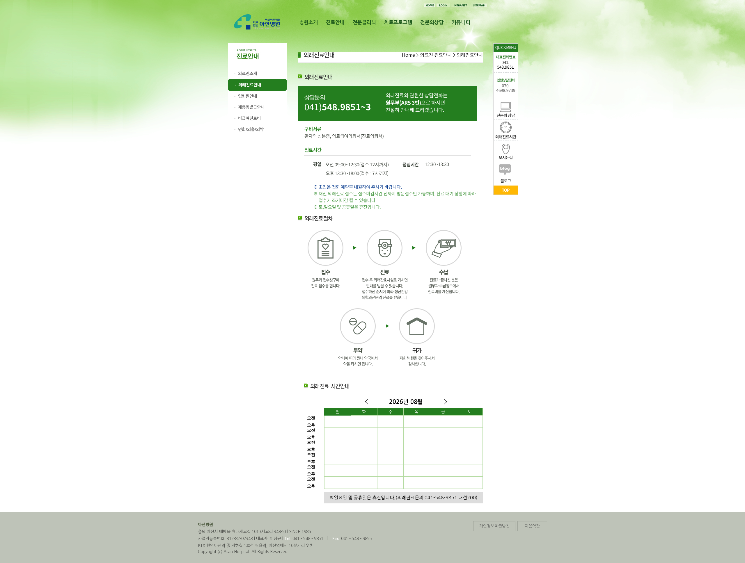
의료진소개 (247, 74)
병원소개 (308, 22)
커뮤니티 (461, 22)
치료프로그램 (398, 22)
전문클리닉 (364, 22)
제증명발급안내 (251, 107)
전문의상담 (432, 22)
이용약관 (532, 526)
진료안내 (335, 22)
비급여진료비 (249, 118)
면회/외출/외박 (251, 129)
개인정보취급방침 (494, 526)
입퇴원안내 (247, 96)
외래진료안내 (249, 85)
